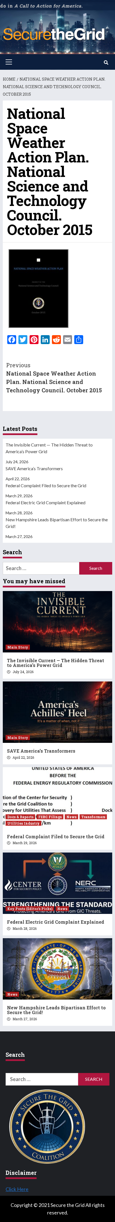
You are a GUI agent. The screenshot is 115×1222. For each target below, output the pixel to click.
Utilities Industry (23, 823)
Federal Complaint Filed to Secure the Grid (46, 485)
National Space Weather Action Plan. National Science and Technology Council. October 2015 (54, 377)
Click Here (17, 1189)
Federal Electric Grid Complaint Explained (45, 502)
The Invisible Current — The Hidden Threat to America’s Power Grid (49, 448)
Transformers (93, 817)
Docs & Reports (20, 817)
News (71, 817)
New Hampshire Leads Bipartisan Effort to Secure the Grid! (57, 523)
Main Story (17, 647)
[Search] (105, 62)
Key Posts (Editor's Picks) (29, 908)
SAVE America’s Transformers (34, 468)
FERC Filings (50, 817)
